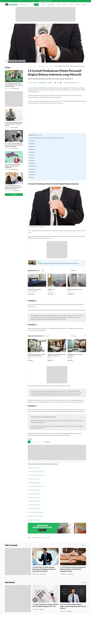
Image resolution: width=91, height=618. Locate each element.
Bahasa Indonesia (15, 88)
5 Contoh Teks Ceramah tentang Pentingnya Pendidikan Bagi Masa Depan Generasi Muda (44, 574)
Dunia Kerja (77, 2)
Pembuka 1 (32, 140)
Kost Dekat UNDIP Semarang (35, 480)
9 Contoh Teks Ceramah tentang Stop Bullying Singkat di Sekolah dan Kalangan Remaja (72, 574)
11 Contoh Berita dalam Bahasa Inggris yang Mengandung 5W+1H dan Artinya (73, 611)
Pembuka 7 (32, 157)
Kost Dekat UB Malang (34, 487)
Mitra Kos (58, 2)
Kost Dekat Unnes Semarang (35, 491)
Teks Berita (42, 614)
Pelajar (39, 66)
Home (29, 66)
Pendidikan (71, 2)
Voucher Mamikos (50, 2)
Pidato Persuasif (46, 542)
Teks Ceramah (43, 578)
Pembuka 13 (32, 174)
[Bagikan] (55, 83)
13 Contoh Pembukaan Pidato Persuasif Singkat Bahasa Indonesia (46, 138)
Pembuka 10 (32, 166)
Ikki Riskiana (42, 82)
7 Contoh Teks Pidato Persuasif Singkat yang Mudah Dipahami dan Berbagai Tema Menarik (13, 187)
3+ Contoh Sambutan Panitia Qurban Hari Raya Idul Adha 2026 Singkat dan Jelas (14, 124)
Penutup (31, 177)
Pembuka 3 (32, 146)
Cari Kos (43, 2)
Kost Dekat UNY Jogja (34, 498)
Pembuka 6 (32, 155)
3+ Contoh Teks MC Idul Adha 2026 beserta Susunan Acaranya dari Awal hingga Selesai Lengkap (14, 145)
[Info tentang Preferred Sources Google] (79, 82)
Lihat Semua (14, 194)
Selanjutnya (47, 446)
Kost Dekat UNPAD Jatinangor (36, 476)
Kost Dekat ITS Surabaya (34, 513)
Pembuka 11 (32, 169)
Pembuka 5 (32, 152)
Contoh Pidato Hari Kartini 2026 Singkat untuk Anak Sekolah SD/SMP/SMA (13, 166)
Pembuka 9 (32, 163)
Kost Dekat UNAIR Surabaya (35, 521)
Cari (36, 2)
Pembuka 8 (32, 160)
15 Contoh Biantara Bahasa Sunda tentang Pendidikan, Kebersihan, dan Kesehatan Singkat (14, 85)
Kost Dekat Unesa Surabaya (35, 517)
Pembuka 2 (32, 143)
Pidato (51, 66)
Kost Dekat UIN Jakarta (34, 525)
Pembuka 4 (32, 149)
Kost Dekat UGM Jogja (34, 472)
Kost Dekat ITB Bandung (34, 506)
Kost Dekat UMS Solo (33, 509)
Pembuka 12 (32, 172)
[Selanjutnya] (85, 270)
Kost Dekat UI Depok (33, 484)
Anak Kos (64, 2)
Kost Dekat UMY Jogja (34, 495)
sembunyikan (38, 135)
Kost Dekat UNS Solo (33, 502)
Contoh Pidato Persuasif (36, 542)
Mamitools (84, 2)
